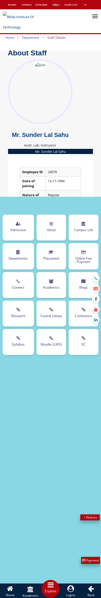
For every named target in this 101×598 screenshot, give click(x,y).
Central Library (41, 5)
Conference (27, 5)
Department (30, 38)
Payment (92, 560)
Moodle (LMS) (70, 5)
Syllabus (56, 5)
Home (9, 38)
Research (12, 5)
